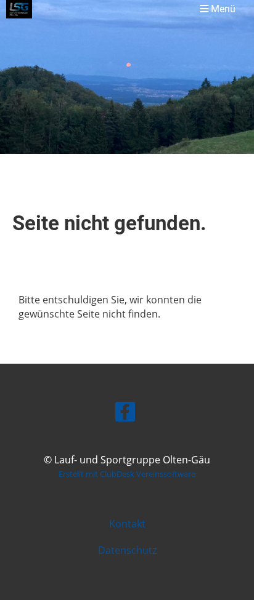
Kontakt (127, 523)
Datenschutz (127, 550)
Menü (222, 9)
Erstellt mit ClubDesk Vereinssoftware (127, 473)
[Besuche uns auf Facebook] (125, 414)
